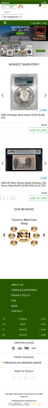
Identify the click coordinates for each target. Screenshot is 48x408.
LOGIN (44, 3)
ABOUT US (17, 284)
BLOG (14, 306)
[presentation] (3, 91)
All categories (11, 17)
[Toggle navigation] (4, 22)
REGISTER (5, 3)
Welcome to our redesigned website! (22, 362)
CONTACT (17, 311)
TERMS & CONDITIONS (24, 290)
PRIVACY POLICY (20, 295)
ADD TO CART (38, 130)
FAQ (13, 300)
